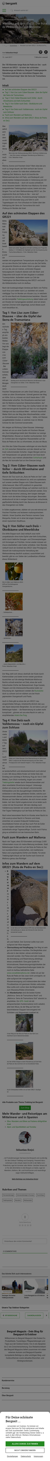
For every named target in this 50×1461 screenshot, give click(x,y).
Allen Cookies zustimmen (25, 1444)
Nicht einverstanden (24, 1450)
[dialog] (25, 1436)
